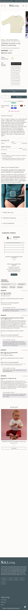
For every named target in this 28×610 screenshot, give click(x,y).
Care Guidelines (8, 223)
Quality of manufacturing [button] (17, 336)
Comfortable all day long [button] (6, 304)
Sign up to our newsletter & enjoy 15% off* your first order (14, 91)
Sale (3, 582)
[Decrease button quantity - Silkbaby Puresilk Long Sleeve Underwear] (3, 97)
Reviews (3, 602)
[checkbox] (12, 287)
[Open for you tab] (25, 607)
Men (11, 579)
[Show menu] (1, 5)
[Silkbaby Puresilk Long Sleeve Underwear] (14, 424)
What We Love (8, 212)
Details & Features (9, 218)
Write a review (14, 274)
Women (4, 579)
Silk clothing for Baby (12, 39)
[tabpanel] (14, 341)
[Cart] (26, 5)
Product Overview (7, 116)
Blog (2, 604)
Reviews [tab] (4, 280)
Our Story (4, 599)
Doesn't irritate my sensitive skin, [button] (8, 363)
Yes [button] (1, 300)
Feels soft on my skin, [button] (19, 363)
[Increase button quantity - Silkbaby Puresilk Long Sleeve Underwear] (8, 97)
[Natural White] (14, 445)
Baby (16, 579)
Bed (22, 579)
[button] (14, 243)
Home (3, 39)
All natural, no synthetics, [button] (6, 336)
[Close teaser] (20, 607)
